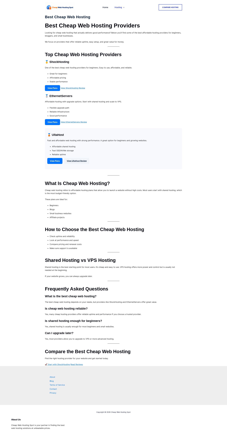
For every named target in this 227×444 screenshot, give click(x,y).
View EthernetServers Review (74, 122)
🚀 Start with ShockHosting (57, 364)
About (52, 377)
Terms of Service (57, 385)
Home (105, 7)
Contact (53, 389)
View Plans (52, 88)
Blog (52, 381)
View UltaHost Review (77, 161)
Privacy (53, 393)
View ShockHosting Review (73, 88)
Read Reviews (76, 364)
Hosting (118, 7)
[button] (123, 7)
